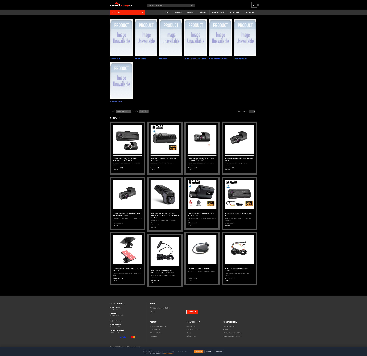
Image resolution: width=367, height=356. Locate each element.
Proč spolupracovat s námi (159, 326)
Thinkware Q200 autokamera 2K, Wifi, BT (238, 214)
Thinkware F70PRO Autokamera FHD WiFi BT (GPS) (163, 159)
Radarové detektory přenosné (218, 58)
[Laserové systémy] (146, 37)
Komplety (203, 12)
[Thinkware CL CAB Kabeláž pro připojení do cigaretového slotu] (165, 251)
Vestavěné (190, 12)
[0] (254, 5)
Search (188, 333)
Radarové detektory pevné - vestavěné (196, 58)
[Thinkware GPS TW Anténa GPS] (202, 249)
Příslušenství (249, 12)
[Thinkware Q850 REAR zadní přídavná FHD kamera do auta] (127, 194)
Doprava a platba (156, 333)
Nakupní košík (190, 326)
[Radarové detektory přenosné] (220, 37)
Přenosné (178, 12)
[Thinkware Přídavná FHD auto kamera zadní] (239, 139)
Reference (153, 336)
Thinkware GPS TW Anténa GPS (199, 269)
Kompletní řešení (115, 58)
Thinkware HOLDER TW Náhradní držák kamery (127, 270)
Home (167, 12)
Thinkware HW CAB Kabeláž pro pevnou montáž (236, 270)
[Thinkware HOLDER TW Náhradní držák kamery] (127, 249)
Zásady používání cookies (168, 353)
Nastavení (208, 351)
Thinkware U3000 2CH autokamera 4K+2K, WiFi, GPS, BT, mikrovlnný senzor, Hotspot (165, 215)
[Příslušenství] (170, 37)
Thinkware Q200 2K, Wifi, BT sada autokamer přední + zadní (125, 159)
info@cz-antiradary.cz (116, 321)
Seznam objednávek (192, 329)
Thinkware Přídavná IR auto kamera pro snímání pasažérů (201, 159)
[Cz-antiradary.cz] (121, 4)
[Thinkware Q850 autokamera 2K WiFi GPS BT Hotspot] (202, 194)
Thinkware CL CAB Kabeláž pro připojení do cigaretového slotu (163, 272)
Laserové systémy (218, 12)
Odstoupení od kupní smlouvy (232, 336)
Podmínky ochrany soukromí (232, 333)
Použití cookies (227, 329)
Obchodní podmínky (229, 326)
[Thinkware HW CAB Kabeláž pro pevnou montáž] (239, 249)
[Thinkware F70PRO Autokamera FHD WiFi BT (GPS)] (165, 139)
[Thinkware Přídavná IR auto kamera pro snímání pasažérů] (202, 139)
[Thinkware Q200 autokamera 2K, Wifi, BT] (239, 194)
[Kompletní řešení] (121, 37)
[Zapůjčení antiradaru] (245, 37)
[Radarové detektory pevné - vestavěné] (195, 37)
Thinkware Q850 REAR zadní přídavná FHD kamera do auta (126, 214)
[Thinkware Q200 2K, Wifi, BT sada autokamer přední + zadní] (127, 139)
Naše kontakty (191, 336)
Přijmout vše (199, 351)
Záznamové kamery (116, 102)
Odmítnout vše (219, 351)
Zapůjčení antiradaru (240, 58)
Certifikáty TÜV (155, 329)
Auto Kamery (234, 12)
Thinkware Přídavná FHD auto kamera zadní (239, 159)
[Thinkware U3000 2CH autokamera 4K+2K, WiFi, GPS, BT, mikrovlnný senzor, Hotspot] (165, 194)
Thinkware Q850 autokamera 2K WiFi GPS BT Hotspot (201, 214)
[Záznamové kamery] (121, 80)
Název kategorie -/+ (123, 111)
